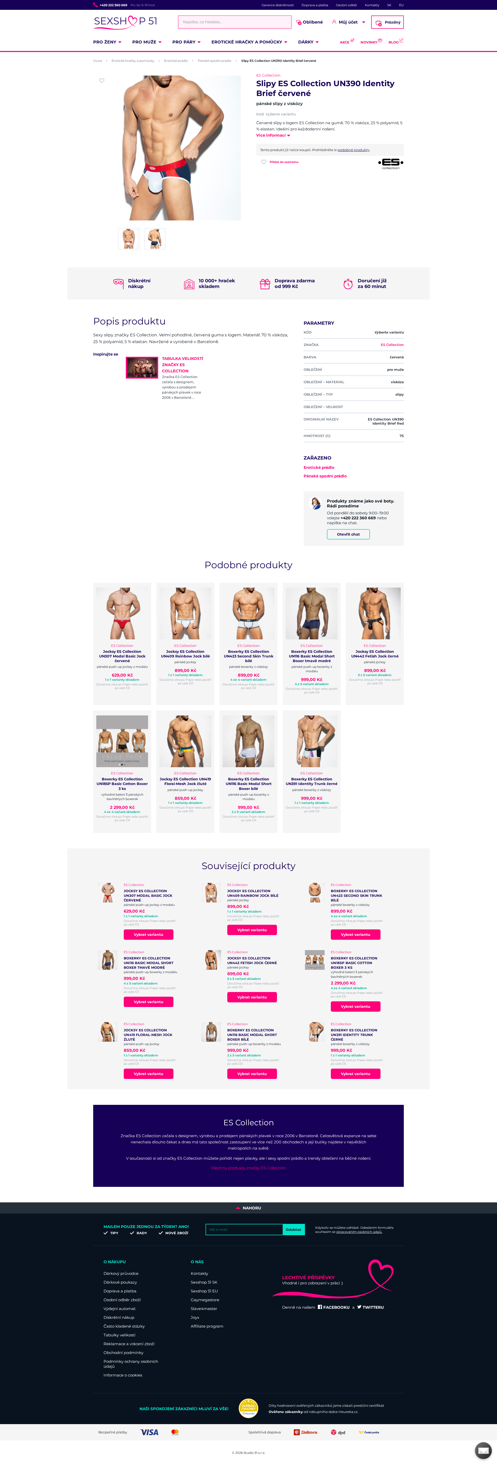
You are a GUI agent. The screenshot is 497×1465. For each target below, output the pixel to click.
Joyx (195, 1317)
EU (401, 5)
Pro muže (144, 42)
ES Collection (268, 75)
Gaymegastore (205, 1299)
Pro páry (183, 42)
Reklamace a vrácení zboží (129, 1343)
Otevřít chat (348, 534)
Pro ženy (104, 42)
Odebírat (293, 1229)
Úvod (97, 61)
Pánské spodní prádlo (214, 61)
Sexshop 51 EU (204, 1291)
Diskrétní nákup (119, 1317)
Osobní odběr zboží (122, 1299)
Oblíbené (311, 22)
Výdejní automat (120, 1308)
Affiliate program (207, 1326)
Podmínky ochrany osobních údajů (131, 1364)
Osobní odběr (346, 5)
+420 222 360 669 (113, 5)
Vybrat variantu (148, 934)
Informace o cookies (123, 1375)
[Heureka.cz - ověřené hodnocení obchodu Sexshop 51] (248, 1417)
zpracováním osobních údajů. (359, 1232)
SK (389, 5)
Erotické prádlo (176, 61)
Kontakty (372, 5)
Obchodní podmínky (123, 1352)
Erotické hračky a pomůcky (246, 42)
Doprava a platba (315, 5)
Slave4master (204, 1308)
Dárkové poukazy (120, 1282)
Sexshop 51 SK (204, 1282)
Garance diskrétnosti (278, 5)
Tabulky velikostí (119, 1335)
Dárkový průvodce (121, 1273)
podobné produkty (353, 150)
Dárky (305, 42)
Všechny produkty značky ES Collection (248, 1167)
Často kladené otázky (124, 1326)
